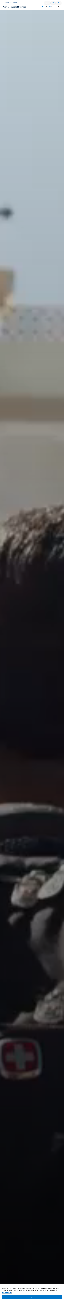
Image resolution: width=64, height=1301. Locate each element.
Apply (47, 2)
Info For (46, 7)
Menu (59, 7)
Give (59, 2)
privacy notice (6, 1292)
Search (53, 7)
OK (32, 1297)
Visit (53, 2)
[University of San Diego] (10, 2)
